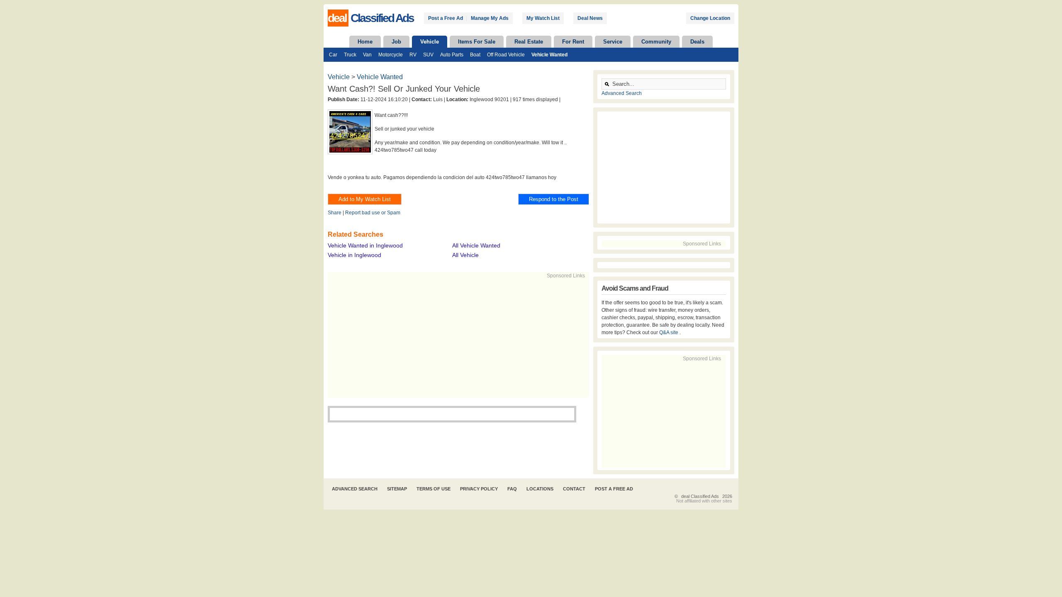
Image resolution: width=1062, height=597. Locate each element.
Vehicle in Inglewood (354, 255)
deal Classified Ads (700, 496)
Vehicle (429, 42)
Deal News (590, 18)
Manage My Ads (490, 18)
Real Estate (528, 42)
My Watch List (543, 18)
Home (365, 42)
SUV (428, 55)
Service (612, 42)
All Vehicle (465, 255)
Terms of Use (434, 488)
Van (367, 55)
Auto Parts (451, 55)
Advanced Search (622, 93)
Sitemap (397, 488)
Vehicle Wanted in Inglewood (365, 245)
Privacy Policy (479, 488)
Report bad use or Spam (372, 213)
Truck (350, 55)
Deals (697, 42)
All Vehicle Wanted (476, 245)
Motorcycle (390, 55)
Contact (574, 488)
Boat (475, 55)
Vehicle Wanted (549, 55)
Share (334, 213)
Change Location (710, 18)
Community (656, 42)
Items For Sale (476, 42)
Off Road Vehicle (506, 55)
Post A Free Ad (614, 488)
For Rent (573, 42)
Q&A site (669, 332)
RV (413, 55)
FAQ (512, 488)
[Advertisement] (454, 337)
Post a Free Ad (445, 18)
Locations (539, 488)
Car (333, 55)
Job (396, 42)
